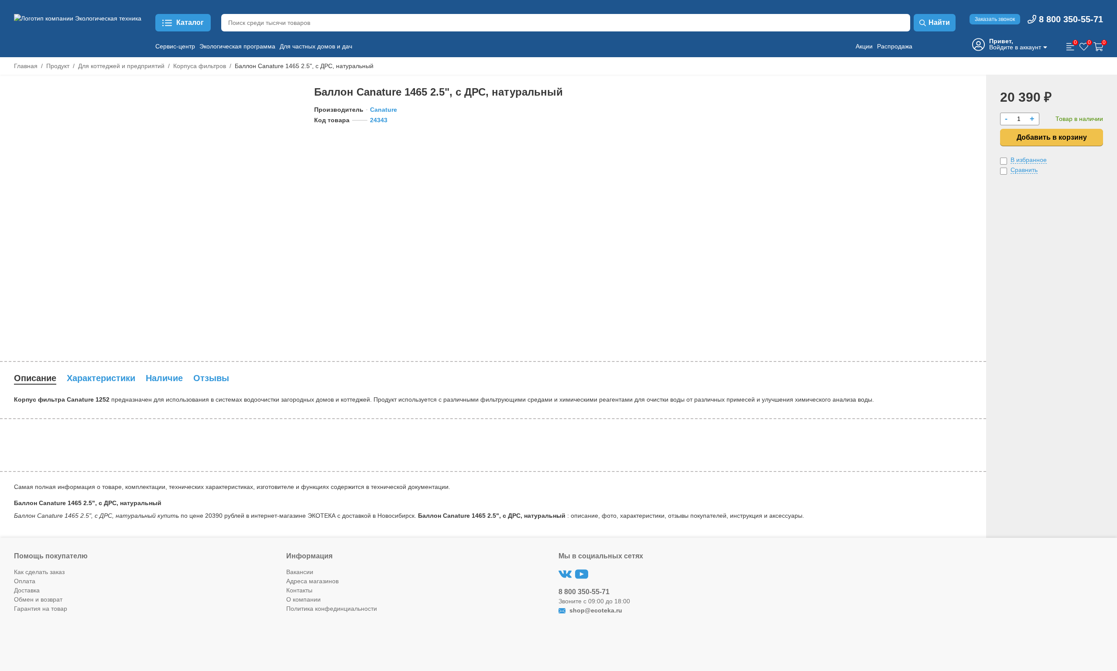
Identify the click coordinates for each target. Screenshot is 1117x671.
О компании (303, 599)
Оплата (24, 581)
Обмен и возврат (38, 599)
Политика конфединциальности (331, 608)
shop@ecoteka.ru (595, 610)
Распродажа (894, 46)
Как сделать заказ (39, 571)
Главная (26, 65)
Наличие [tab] (164, 378)
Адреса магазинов (312, 581)
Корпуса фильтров (199, 65)
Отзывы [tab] (211, 378)
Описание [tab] (35, 378)
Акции (864, 46)
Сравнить (1024, 169)
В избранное (1029, 159)
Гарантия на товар (40, 608)
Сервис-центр (175, 46)
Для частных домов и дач (316, 46)
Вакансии (299, 571)
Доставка (27, 590)
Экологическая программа (237, 46)
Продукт (57, 65)
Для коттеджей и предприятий (121, 65)
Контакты (299, 590)
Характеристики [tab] (101, 378)
